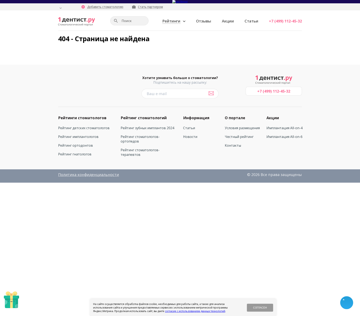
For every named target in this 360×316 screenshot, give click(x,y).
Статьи (251, 21)
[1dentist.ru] (76, 21)
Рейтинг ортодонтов (75, 145)
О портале (235, 117)
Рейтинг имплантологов (78, 136)
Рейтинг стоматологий (144, 117)
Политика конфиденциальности (88, 174)
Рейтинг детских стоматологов (84, 128)
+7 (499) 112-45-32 (285, 21)
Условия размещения (242, 128)
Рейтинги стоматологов (82, 117)
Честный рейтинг (239, 136)
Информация (196, 117)
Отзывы (203, 21)
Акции (228, 21)
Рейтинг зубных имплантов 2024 (147, 128)
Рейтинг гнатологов (74, 154)
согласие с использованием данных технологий (195, 311)
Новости (190, 136)
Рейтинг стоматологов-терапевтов (140, 152)
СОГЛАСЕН (260, 307)
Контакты (233, 145)
